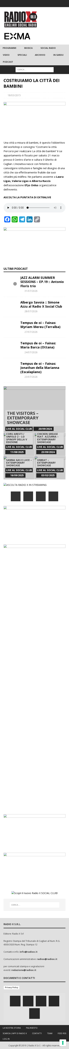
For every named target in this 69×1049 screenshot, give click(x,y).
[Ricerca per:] (35, 69)
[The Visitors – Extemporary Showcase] (34, 409)
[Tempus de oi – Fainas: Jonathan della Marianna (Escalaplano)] (11, 367)
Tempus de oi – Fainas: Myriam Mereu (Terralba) (40, 325)
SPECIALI (22, 54)
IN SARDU (58, 54)
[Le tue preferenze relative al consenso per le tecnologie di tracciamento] (62, 1042)
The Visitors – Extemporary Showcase (22, 417)
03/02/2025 (48, 475)
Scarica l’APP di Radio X (15, 1033)
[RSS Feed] (48, 3)
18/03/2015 (14, 95)
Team (49, 1033)
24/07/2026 (31, 352)
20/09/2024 (45, 428)
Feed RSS (62, 1033)
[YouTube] (53, 496)
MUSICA (28, 48)
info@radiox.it (29, 951)
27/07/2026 (31, 332)
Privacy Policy (11, 987)
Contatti (37, 1033)
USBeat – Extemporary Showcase (46, 462)
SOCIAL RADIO (48, 48)
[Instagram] (34, 3)
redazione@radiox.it (23, 970)
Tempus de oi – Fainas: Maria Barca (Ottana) (38, 345)
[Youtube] (41, 3)
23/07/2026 (31, 376)
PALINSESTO (32, 1027)
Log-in (6, 1038)
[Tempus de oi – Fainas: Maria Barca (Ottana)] (11, 346)
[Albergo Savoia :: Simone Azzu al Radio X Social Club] (11, 305)
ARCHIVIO (40, 54)
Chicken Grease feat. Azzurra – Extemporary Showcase (48, 438)
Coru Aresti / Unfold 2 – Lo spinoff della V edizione (16, 438)
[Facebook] (21, 3)
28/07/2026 (31, 311)
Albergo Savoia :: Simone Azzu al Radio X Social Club (41, 304)
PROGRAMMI (9, 48)
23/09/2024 (48, 452)
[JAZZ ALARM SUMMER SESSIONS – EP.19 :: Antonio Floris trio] (11, 281)
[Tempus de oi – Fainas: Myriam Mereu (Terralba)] (11, 326)
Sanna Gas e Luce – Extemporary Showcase (19, 462)
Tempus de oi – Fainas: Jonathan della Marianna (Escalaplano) (39, 367)
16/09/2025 (17, 475)
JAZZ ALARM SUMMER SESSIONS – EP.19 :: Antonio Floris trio (42, 281)
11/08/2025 (17, 452)
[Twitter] (28, 3)
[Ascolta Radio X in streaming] (25, 485)
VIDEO (6, 54)
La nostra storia (12, 1027)
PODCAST (8, 61)
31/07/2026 (31, 291)
